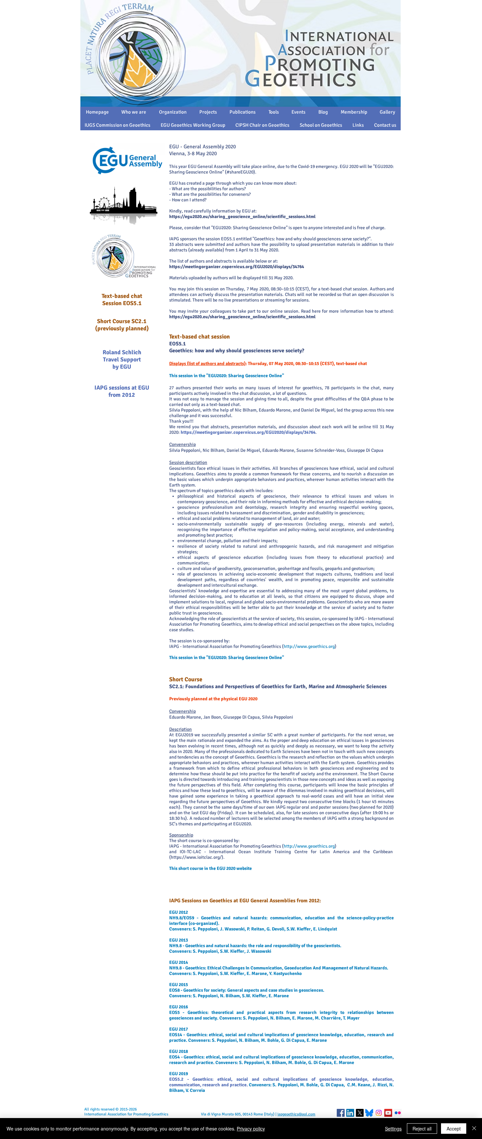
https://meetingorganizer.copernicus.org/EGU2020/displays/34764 (236, 266)
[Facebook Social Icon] (341, 1113)
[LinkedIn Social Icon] (350, 1113)
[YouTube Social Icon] (388, 1113)
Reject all (422, 1128)
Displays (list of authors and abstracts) (207, 363)
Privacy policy (251, 1128)
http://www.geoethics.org (309, 646)
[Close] (474, 1128)
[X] (360, 1113)
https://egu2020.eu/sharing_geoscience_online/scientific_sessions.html (242, 216)
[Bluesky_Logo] (369, 1113)
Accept (454, 1128)
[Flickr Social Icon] (398, 1113)
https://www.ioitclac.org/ (196, 857)
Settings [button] (393, 1128)
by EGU (121, 366)
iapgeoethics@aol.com (296, 1114)
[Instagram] (379, 1113)
